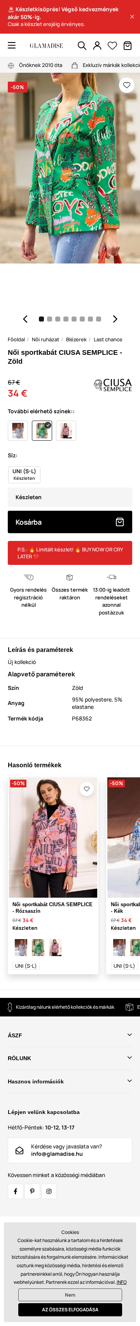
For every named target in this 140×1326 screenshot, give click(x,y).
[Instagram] (49, 1191)
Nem (70, 1295)
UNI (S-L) (26, 965)
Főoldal (16, 339)
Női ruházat (45, 339)
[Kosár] (127, 45)
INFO (122, 1282)
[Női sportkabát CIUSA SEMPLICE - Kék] (21, 947)
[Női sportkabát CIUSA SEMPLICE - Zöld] (38, 947)
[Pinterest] (32, 1191)
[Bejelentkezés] (97, 45)
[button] (132, 16)
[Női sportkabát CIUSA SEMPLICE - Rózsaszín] (55, 947)
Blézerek (76, 339)
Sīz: (13, 455)
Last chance (108, 339)
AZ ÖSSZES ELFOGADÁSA (70, 1309)
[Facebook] (15, 1191)
